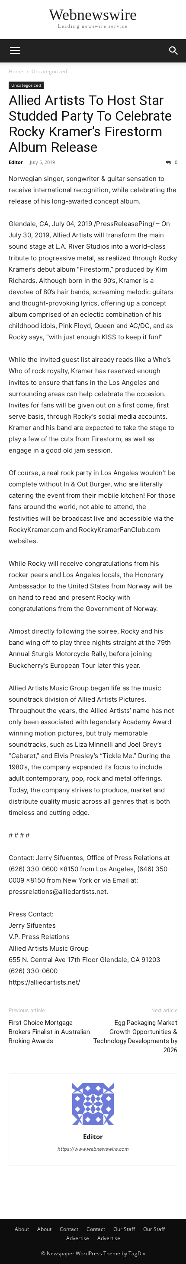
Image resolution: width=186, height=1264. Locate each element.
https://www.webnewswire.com (93, 1149)
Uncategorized (49, 71)
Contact (69, 1229)
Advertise (77, 1238)
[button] (15, 50)
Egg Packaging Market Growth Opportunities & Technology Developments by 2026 (135, 1036)
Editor (16, 162)
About (22, 1229)
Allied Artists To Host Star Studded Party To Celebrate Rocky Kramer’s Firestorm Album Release (90, 123)
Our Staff (124, 1229)
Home (16, 71)
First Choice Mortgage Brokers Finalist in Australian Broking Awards (49, 1032)
